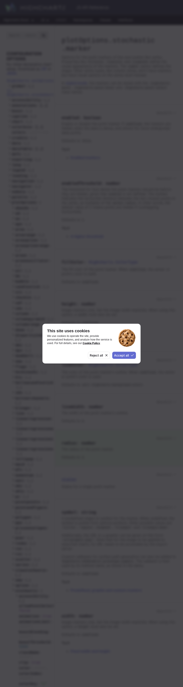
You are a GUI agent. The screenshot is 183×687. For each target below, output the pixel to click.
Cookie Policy (91, 343)
